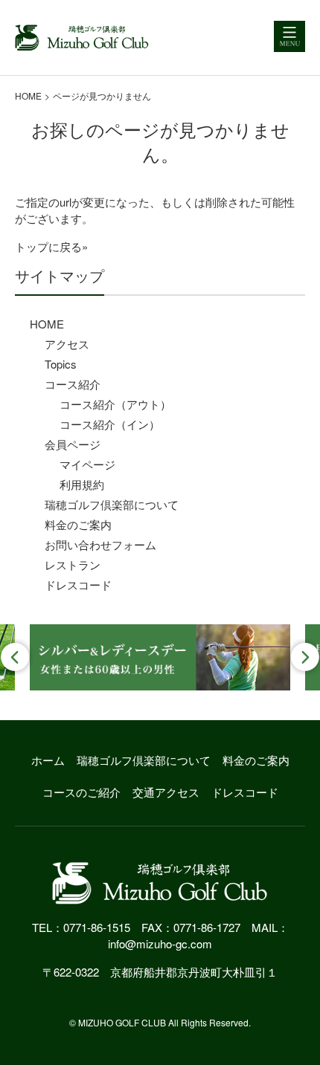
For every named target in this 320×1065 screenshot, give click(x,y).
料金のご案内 (78, 524)
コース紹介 (72, 384)
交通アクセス (165, 792)
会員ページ (72, 444)
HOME (28, 95)
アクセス (67, 344)
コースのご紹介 (81, 792)
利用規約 (82, 484)
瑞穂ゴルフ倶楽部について (112, 504)
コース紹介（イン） (110, 424)
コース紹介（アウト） (115, 404)
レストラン (72, 564)
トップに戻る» (51, 246)
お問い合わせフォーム (100, 544)
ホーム (48, 760)
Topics (61, 364)
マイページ (87, 464)
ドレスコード (78, 584)
